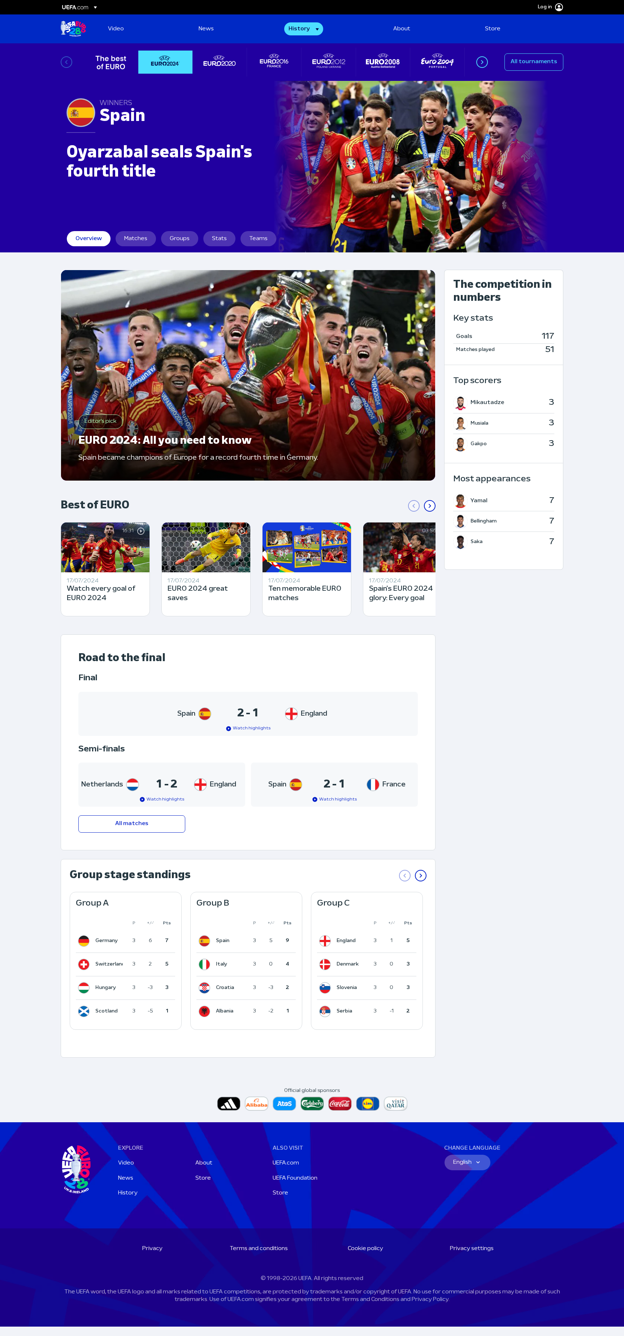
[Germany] (85, 941)
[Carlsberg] (312, 1104)
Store (203, 1178)
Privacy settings (472, 1248)
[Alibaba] (256, 1104)
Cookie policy (365, 1248)
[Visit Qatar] (395, 1104)
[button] (304, 29)
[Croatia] (206, 988)
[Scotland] (85, 1011)
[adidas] (228, 1104)
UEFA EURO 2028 (73, 29)
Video (126, 1163)
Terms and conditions (259, 1248)
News (125, 1178)
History (128, 1193)
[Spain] (206, 941)
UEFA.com (286, 1163)
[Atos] (284, 1104)
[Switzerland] (85, 964)
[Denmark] (326, 964)
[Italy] (206, 964)
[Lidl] (368, 1104)
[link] (116, 29)
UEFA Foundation (295, 1178)
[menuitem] (144, 29)
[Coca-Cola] (340, 1104)
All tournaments (534, 61)
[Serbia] (326, 1011)
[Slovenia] (326, 988)
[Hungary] (85, 988)
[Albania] (206, 1011)
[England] (326, 941)
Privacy (152, 1248)
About (203, 1163)
